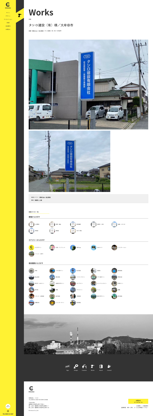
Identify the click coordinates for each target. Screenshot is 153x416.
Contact (109, 370)
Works (92, 370)
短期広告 (37, 302)
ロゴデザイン (38, 247)
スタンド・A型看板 (39, 296)
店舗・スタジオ (121, 224)
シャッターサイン (60, 302)
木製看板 (78, 296)
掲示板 (36, 289)
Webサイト (99, 247)
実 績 (8, 22)
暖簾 (119, 289)
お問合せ (8, 29)
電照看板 (120, 270)
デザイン (8, 16)
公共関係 (37, 224)
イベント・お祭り (39, 254)
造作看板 (58, 296)
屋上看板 (37, 277)
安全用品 (78, 302)
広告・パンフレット (60, 247)
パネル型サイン (59, 270)
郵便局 (57, 230)
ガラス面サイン (100, 277)
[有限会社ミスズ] (8, 7)
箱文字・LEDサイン (39, 283)
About (101, 370)
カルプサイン (79, 283)
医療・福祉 (58, 224)
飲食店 (36, 230)
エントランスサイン (102, 283)
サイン (8, 12)
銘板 (36, 270)
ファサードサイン (80, 277)
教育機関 (78, 224)
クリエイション (8, 19)
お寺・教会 (79, 230)
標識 (57, 289)
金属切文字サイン (60, 283)
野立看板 (120, 296)
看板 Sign (42, 197)
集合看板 (58, 277)
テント (98, 289)
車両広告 (120, 277)
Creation (84, 370)
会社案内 (8, 26)
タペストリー (79, 289)
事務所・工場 (38, 200)
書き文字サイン (100, 296)
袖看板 (98, 270)
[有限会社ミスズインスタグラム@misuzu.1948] (8, 411)
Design (76, 370)
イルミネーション (122, 247)
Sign (67, 370)
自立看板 (48, 197)
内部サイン (120, 283)
